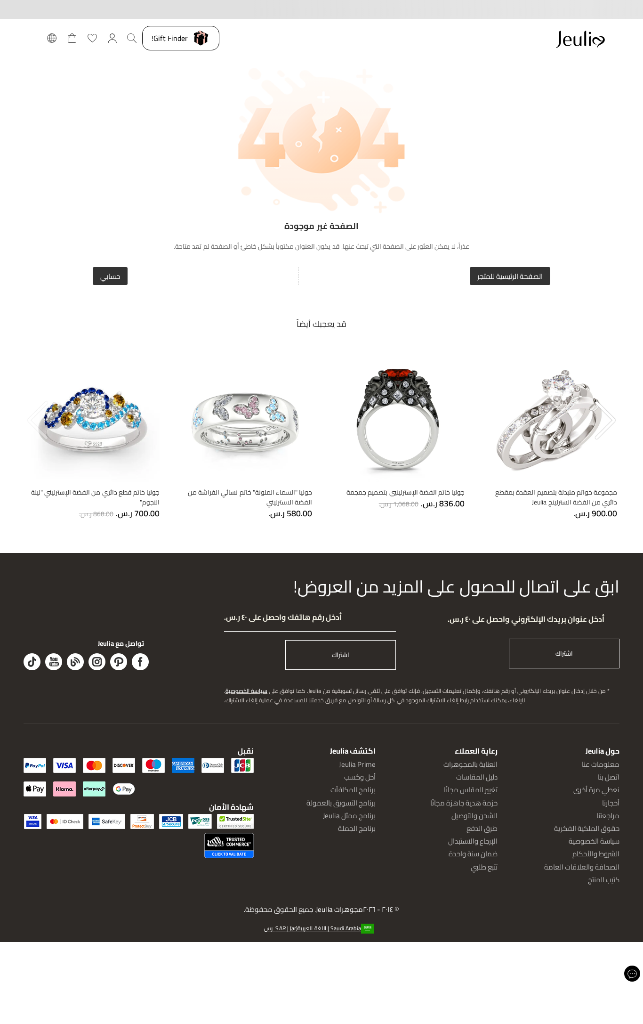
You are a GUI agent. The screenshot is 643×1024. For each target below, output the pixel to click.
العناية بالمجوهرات (470, 764)
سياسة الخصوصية (246, 690)
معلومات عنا (600, 764)
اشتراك (564, 653)
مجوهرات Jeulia (339, 909)
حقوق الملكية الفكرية (586, 828)
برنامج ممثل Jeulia (349, 815)
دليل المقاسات (477, 777)
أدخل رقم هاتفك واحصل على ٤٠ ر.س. (283, 617)
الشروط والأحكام (595, 854)
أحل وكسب (360, 777)
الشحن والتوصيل (474, 815)
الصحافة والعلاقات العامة (581, 867)
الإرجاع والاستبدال (473, 841)
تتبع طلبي (484, 867)
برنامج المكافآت (353, 789)
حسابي (110, 276)
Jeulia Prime (357, 764)
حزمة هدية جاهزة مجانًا (464, 803)
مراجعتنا (607, 815)
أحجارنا (610, 803)
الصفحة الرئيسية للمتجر (510, 276)
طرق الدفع (482, 828)
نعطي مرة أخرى (596, 789)
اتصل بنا (608, 777)
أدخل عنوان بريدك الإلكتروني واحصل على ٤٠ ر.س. (526, 619)
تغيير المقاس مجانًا (471, 789)
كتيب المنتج (603, 879)
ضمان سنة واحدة (473, 854)
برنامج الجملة (357, 828)
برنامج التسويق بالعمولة (341, 803)
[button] (321, 927)
